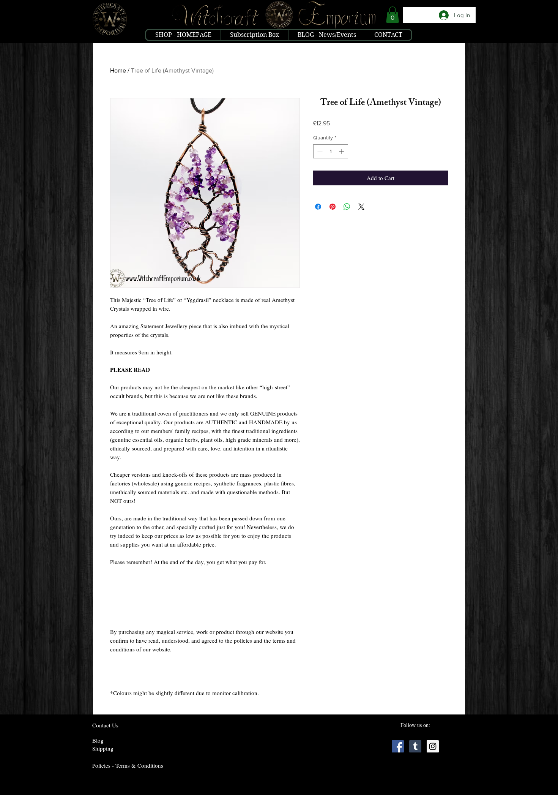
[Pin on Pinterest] (332, 206)
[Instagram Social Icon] (433, 746)
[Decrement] (319, 151)
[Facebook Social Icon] (398, 746)
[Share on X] (361, 206)
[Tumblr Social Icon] (415, 746)
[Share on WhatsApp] (347, 206)
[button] (392, 14)
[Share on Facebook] (318, 206)
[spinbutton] (330, 151)
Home (118, 70)
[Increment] (342, 151)
